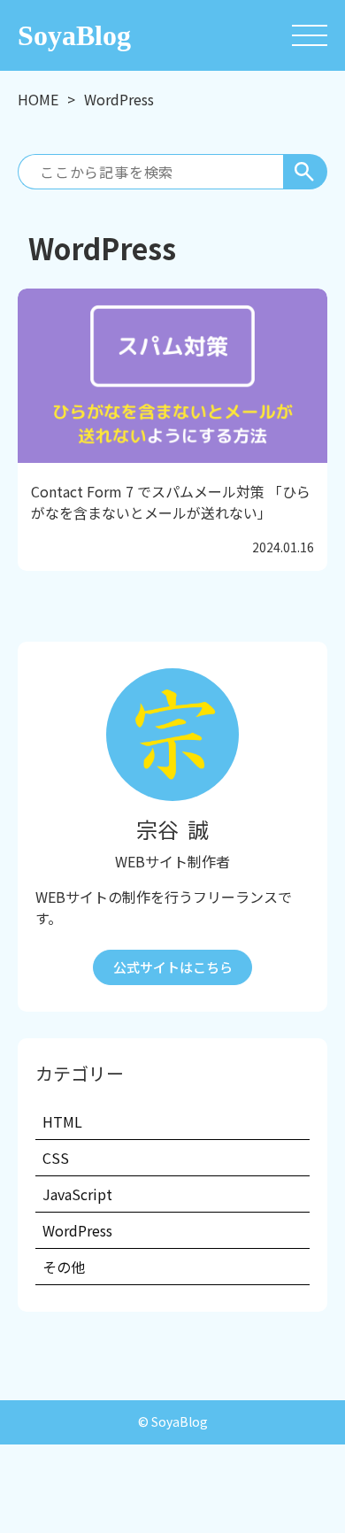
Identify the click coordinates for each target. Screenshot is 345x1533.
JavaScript (77, 1194)
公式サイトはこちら (173, 967)
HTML (62, 1121)
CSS (55, 1157)
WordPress (77, 1230)
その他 (63, 1266)
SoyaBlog (74, 35)
